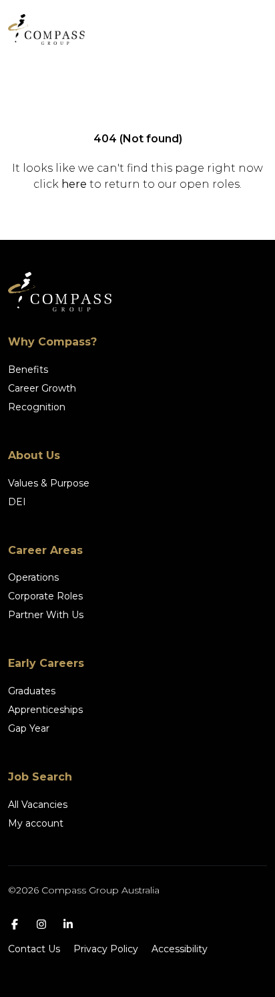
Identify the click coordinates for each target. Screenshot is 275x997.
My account (35, 823)
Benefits (28, 370)
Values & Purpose (48, 483)
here (74, 184)
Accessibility (180, 949)
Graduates (31, 691)
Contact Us (34, 949)
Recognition (36, 407)
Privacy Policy (105, 949)
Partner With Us (45, 615)
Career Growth (42, 388)
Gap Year (28, 728)
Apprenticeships (45, 710)
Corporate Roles (45, 596)
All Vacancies (37, 805)
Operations (33, 577)
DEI (17, 502)
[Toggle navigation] (248, 29)
